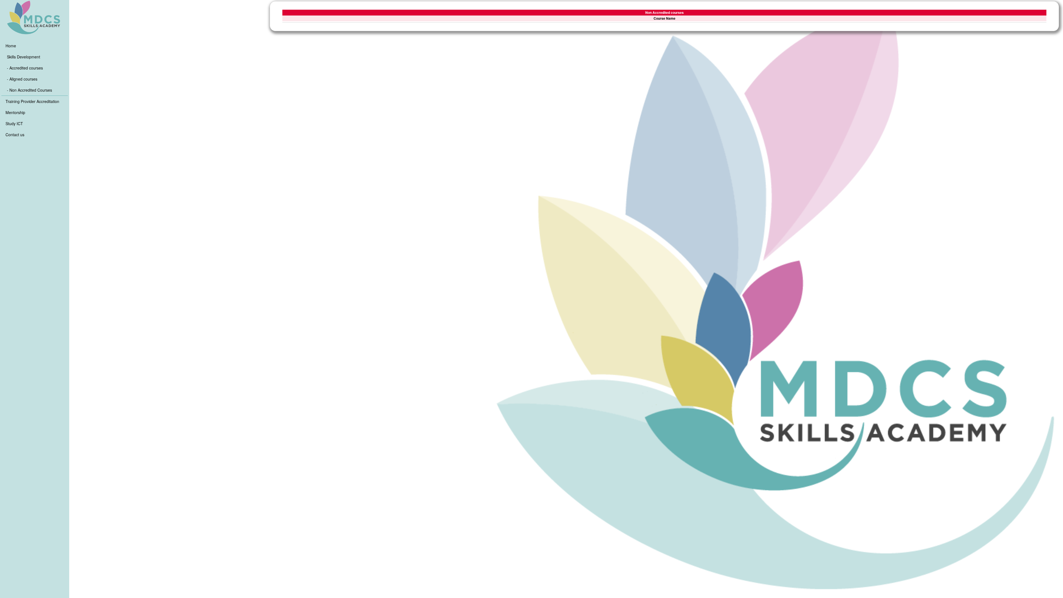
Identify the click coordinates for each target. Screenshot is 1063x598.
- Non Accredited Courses (29, 90)
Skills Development (23, 57)
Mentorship (15, 112)
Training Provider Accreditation (32, 101)
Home (11, 45)
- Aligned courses (22, 79)
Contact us (15, 134)
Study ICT (14, 123)
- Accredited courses (25, 68)
